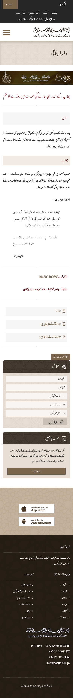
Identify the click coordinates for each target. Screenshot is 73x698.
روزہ (58, 311)
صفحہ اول (63, 585)
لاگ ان (62, 4)
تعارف (64, 591)
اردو (10, 4)
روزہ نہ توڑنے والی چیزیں (50, 337)
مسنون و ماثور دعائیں (23, 598)
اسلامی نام (63, 617)
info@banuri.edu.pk (58, 663)
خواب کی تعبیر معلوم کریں (22, 591)
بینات (64, 604)
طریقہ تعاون (26, 617)
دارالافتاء (63, 598)
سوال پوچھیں (38, 471)
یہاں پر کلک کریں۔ (60, 563)
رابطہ (28, 611)
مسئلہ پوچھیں (26, 585)
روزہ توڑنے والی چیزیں (51, 324)
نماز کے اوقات (25, 604)
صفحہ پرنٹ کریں (59, 357)
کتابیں (64, 611)
